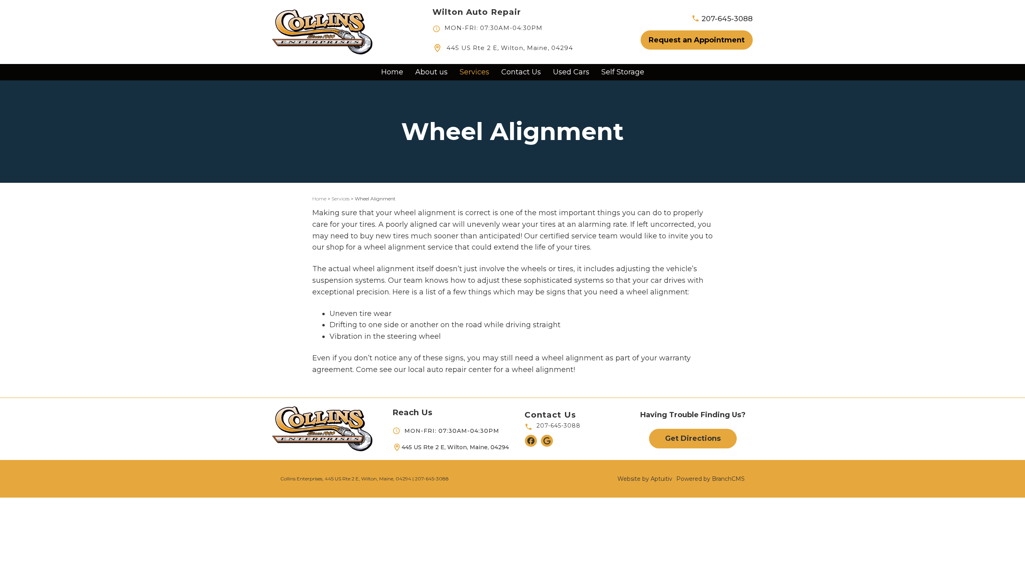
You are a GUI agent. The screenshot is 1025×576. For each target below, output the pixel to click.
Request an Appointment (697, 40)
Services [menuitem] (474, 72)
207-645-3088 (559, 426)
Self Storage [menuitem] (622, 72)
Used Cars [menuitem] (571, 72)
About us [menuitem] (431, 72)
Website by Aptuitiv (644, 478)
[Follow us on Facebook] (531, 441)
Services (341, 199)
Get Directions (693, 438)
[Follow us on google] (547, 441)
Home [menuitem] (392, 72)
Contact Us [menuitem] (521, 72)
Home (319, 199)
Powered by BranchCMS (710, 478)
